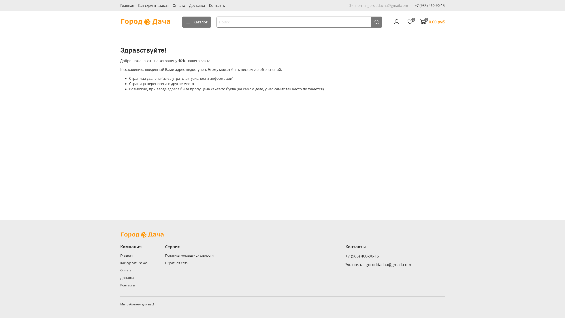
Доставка (197, 5)
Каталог (200, 22)
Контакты (217, 5)
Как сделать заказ (153, 5)
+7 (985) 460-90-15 (430, 5)
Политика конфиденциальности (189, 255)
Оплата (179, 5)
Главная (127, 5)
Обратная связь (177, 263)
